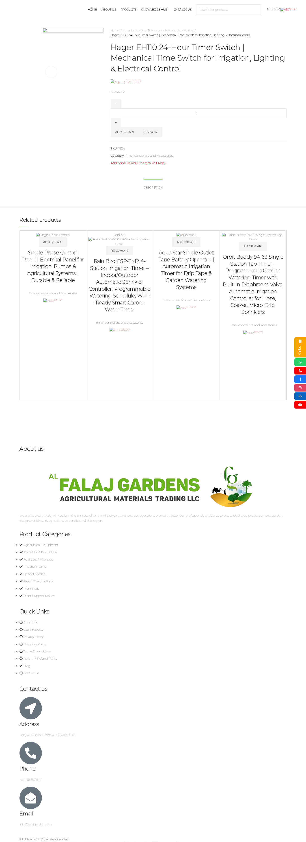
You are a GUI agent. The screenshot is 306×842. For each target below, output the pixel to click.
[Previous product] (275, 32)
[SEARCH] (256, 9)
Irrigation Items (133, 30)
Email (26, 814)
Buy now (150, 132)
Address (29, 724)
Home (115, 30)
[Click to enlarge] (51, 72)
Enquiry (300, 349)
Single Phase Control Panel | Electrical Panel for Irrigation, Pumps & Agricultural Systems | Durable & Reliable (53, 266)
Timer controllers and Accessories (171, 30)
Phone (27, 769)
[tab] (153, 185)
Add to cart (124, 132)
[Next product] (284, 32)
